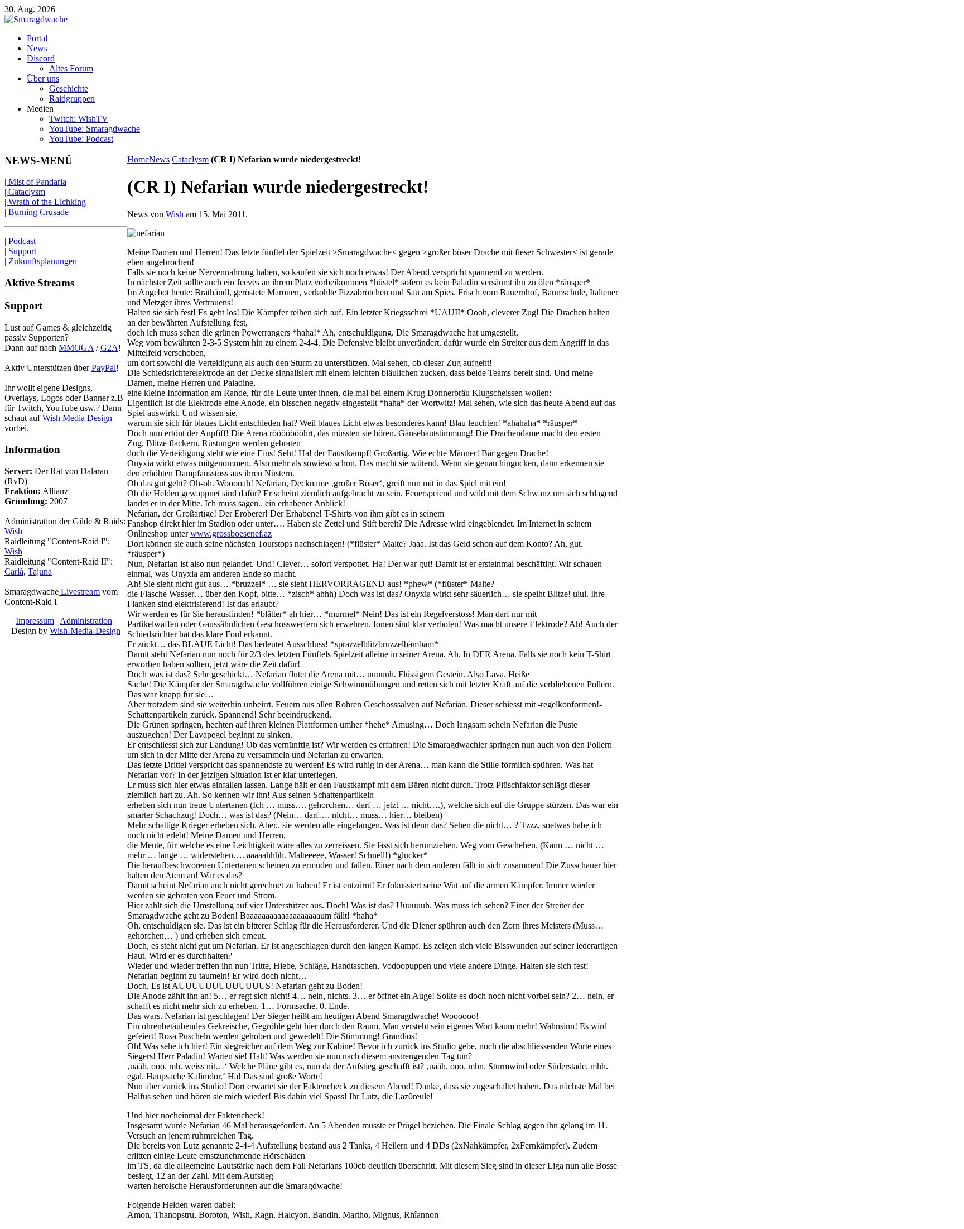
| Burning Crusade (36, 212)
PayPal (103, 367)
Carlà (13, 571)
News (159, 159)
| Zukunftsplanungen (40, 261)
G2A (109, 347)
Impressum (35, 620)
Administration (86, 620)
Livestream (79, 591)
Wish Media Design (77, 418)
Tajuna (40, 571)
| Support (20, 251)
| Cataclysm (24, 192)
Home (138, 159)
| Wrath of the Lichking (45, 202)
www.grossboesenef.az (231, 533)
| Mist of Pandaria (35, 181)
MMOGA (76, 347)
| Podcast (20, 241)
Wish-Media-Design (85, 630)
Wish (175, 214)
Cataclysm (190, 159)
